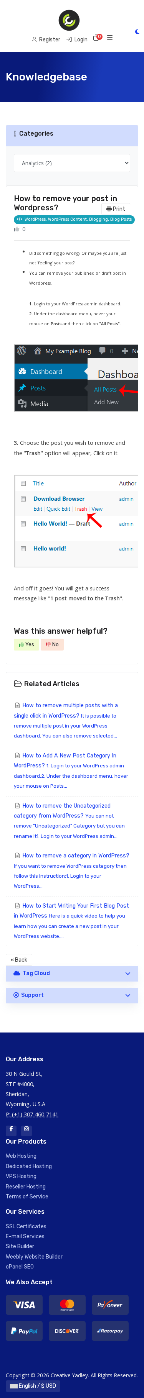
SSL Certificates (26, 1226)
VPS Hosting (21, 1176)
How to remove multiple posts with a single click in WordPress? (66, 720)
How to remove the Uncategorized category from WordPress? (69, 821)
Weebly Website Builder (34, 1257)
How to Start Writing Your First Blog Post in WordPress (71, 921)
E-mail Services (25, 1236)
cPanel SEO (20, 1267)
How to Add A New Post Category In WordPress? (71, 770)
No (55, 644)
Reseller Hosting (26, 1186)
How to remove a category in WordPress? (71, 870)
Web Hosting (21, 1156)
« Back (19, 960)
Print (118, 209)
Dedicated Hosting (29, 1166)
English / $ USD (37, 1386)
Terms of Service (27, 1196)
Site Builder (20, 1246)
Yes (29, 644)
